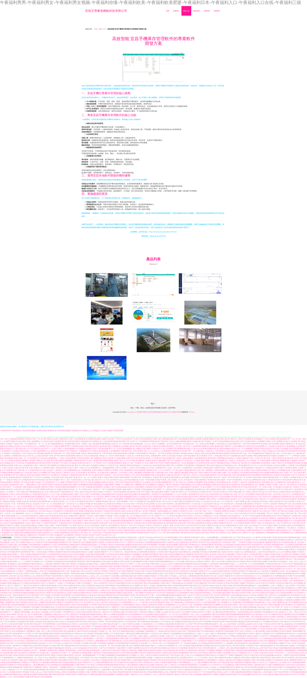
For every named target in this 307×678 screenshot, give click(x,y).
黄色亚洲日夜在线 (40, 578)
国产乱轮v (8, 557)
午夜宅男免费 (107, 453)
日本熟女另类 (20, 569)
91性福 (227, 561)
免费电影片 (209, 470)
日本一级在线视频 (240, 465)
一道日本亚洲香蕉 (171, 444)
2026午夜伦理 (35, 590)
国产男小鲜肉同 (60, 456)
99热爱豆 (243, 590)
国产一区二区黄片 (261, 487)
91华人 (297, 458)
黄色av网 (224, 484)
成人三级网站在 (63, 475)
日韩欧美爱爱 (219, 470)
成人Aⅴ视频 (188, 576)
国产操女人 (187, 475)
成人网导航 (258, 595)
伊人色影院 (58, 557)
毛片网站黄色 (267, 523)
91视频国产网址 (244, 583)
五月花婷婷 (126, 540)
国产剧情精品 (94, 441)
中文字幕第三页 (65, 463)
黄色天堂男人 (146, 456)
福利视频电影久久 (169, 494)
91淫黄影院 (89, 585)
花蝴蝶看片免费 (264, 441)
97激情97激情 (173, 549)
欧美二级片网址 (40, 511)
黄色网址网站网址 (295, 509)
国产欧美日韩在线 (234, 477)
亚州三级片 (231, 600)
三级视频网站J (208, 513)
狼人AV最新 (163, 597)
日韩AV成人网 (183, 566)
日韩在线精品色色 (278, 566)
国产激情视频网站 (126, 448)
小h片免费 (154, 458)
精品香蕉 (74, 465)
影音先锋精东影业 (214, 559)
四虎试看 (44, 456)
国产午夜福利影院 (102, 540)
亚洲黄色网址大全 (127, 566)
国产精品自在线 (275, 559)
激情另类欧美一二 (42, 499)
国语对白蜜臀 (71, 547)
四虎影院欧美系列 (159, 571)
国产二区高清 (67, 504)
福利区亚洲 (32, 609)
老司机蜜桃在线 (9, 458)
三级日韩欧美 (298, 489)
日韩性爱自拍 (49, 602)
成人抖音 (292, 518)
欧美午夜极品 (9, 446)
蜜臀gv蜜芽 (23, 597)
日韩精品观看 (208, 468)
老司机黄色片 (94, 559)
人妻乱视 (298, 453)
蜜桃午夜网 (221, 489)
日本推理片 (11, 492)
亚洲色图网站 (233, 518)
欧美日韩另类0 (288, 458)
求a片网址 (82, 465)
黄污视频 (266, 566)
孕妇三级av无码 (64, 499)
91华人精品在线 (195, 588)
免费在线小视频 (143, 460)
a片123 (288, 494)
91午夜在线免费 (285, 480)
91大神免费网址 (66, 612)
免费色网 (212, 552)
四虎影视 (172, 463)
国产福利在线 (56, 453)
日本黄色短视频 (173, 554)
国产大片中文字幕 (161, 470)
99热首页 (267, 547)
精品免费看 (281, 465)
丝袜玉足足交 (18, 576)
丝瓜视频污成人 (124, 516)
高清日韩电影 (64, 513)
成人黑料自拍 (52, 492)
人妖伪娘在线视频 (17, 605)
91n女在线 (49, 554)
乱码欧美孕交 (105, 472)
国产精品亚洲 (26, 482)
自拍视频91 (281, 456)
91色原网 (160, 545)
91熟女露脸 (154, 600)
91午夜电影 (184, 581)
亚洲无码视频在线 (221, 482)
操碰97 (86, 566)
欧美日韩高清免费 (287, 499)
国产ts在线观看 (271, 504)
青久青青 (69, 509)
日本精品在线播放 (80, 509)
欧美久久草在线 (124, 581)
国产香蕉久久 (167, 602)
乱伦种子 (55, 439)
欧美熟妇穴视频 (72, 494)
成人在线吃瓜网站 (213, 494)
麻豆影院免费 (168, 513)
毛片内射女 (31, 499)
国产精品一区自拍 (271, 494)
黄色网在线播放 (43, 518)
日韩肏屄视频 (11, 583)
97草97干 (42, 595)
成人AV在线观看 (252, 518)
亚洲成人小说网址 (99, 564)
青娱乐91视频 (185, 554)
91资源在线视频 (60, 487)
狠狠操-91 (119, 484)
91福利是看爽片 (224, 564)
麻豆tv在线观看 (92, 465)
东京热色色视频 (155, 559)
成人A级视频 (133, 554)
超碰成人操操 (200, 453)
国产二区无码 (243, 516)
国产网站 (206, 465)
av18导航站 (187, 602)
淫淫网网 (105, 470)
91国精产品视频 (142, 576)
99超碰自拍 (271, 540)
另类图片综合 (50, 593)
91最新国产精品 (219, 468)
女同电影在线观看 (243, 523)
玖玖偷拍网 (286, 614)
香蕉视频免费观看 (236, 614)
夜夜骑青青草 (255, 444)
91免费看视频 (246, 506)
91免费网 (182, 578)
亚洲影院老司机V (110, 595)
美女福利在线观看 (29, 516)
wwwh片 (273, 609)
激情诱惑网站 (251, 578)
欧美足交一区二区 (237, 448)
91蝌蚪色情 (154, 564)
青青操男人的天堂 (250, 614)
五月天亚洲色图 (180, 593)
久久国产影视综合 (219, 451)
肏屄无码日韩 (209, 583)
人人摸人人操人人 (293, 561)
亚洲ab (16, 465)
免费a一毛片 (226, 472)
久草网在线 (296, 456)
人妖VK (262, 605)
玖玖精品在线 (90, 609)
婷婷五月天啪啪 (32, 561)
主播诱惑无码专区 (65, 523)
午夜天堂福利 (285, 605)
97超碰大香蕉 (18, 444)
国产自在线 (287, 482)
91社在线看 (107, 504)
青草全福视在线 (216, 465)
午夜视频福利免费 (168, 521)
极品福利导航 (58, 516)
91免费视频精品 (45, 521)
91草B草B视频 (140, 453)
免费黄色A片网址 (207, 446)
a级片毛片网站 (22, 583)
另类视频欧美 (297, 494)
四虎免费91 (176, 453)
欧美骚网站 (122, 509)
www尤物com (41, 600)
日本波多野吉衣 (234, 484)
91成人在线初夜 (211, 542)
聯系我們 (196, 11)
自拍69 (204, 595)
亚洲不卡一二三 (299, 578)
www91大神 (47, 537)
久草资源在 (230, 489)
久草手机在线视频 (110, 573)
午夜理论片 (102, 518)
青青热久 (27, 576)
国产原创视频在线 (255, 453)
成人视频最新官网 (198, 573)
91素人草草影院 (14, 593)
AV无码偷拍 (281, 561)
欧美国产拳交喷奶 (52, 463)
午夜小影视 (62, 581)
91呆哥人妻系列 (183, 537)
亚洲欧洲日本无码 (172, 547)
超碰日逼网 (123, 554)
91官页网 (221, 547)
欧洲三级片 (110, 600)
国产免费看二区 (159, 489)
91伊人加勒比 (197, 484)
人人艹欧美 (124, 557)
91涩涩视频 (85, 583)
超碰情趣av (113, 581)
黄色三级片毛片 (199, 470)
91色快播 (109, 463)
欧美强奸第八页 (6, 576)
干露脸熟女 (272, 518)
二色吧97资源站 (277, 458)
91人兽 (52, 545)
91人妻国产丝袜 (12, 597)
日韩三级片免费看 (83, 542)
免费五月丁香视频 (133, 489)
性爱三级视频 (52, 581)
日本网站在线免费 (14, 460)
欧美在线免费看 (139, 470)
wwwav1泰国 (199, 609)
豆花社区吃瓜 (39, 593)
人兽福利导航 (167, 509)
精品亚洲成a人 (269, 506)
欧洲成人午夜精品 (230, 463)
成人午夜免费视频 (288, 446)
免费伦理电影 (125, 477)
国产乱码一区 (13, 542)
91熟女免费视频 (40, 581)
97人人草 (135, 564)
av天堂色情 (261, 540)
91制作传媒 (55, 477)
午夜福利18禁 (222, 549)
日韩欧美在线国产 (83, 458)
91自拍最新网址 (115, 451)
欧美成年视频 (151, 523)
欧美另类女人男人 (225, 578)
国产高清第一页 (47, 496)
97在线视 (113, 561)
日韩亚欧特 (221, 571)
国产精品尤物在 (216, 472)
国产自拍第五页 (137, 571)
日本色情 (161, 547)
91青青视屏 (89, 573)
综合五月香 (27, 456)
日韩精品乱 (31, 600)
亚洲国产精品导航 (85, 446)
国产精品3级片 (163, 441)
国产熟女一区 (33, 552)
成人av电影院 (42, 557)
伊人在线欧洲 (227, 559)
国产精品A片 (240, 569)
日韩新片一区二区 (225, 597)
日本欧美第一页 (259, 504)
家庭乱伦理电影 (128, 453)
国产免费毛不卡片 (158, 516)
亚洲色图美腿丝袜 (249, 609)
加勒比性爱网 (59, 446)
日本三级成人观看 (248, 492)
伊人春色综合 (111, 602)
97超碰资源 (176, 585)
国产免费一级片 (156, 439)
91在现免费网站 (133, 614)
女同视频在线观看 (216, 581)
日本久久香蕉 (126, 542)
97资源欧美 (235, 602)
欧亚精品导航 (171, 588)
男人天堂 (282, 494)
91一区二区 (294, 569)
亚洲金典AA (60, 593)
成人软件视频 (184, 477)
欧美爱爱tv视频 (120, 489)
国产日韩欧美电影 (117, 456)
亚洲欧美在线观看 (218, 460)
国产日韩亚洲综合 (100, 509)
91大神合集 (144, 465)
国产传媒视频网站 (117, 499)
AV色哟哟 (68, 482)
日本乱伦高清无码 (143, 518)
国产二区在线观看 (76, 439)
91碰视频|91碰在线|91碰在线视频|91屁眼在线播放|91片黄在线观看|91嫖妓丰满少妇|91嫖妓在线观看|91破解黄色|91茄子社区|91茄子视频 (51, 528)
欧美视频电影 (77, 523)
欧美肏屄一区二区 (64, 501)
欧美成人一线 (52, 549)
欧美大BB (209, 463)
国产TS (189, 614)
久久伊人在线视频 (261, 576)
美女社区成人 (87, 499)
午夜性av (93, 566)
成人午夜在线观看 (181, 439)
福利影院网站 (71, 456)
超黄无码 (227, 506)
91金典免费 (191, 494)
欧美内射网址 (286, 475)
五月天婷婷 (230, 521)
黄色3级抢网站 (281, 439)
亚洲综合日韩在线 (96, 595)
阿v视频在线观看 (27, 593)
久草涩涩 (220, 475)
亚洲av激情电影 (200, 480)
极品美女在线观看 (253, 612)
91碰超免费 (223, 518)
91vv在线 (287, 597)
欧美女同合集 (268, 593)
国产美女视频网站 (149, 484)
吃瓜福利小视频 (156, 460)
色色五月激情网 (271, 571)
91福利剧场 (275, 460)
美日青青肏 (45, 576)
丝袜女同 (130, 487)
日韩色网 (152, 554)
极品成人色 (42, 492)
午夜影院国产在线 (284, 504)
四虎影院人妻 (100, 614)
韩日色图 (284, 583)
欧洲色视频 (101, 597)
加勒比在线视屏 (275, 501)
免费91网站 (124, 590)
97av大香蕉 (110, 614)
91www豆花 (219, 561)
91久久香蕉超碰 (32, 569)
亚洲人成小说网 (204, 569)
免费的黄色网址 (112, 564)
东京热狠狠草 (197, 468)
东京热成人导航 (21, 573)
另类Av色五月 (240, 540)
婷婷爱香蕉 (71, 581)
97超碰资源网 (98, 552)
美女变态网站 (72, 559)
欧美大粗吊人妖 (145, 509)
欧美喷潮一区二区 (91, 518)
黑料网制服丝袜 (229, 612)
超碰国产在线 (96, 542)
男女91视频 (145, 492)
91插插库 (8, 444)
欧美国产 (33, 588)
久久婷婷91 (297, 540)
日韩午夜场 (272, 492)
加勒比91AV (288, 521)
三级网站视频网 (162, 511)
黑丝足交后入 (160, 537)
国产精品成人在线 (270, 465)
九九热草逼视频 (23, 588)
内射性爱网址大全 (29, 506)
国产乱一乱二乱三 (84, 477)
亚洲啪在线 (34, 564)
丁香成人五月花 (84, 468)
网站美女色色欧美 (96, 588)
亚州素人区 (133, 595)
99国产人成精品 (192, 569)
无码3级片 (279, 590)
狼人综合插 (106, 542)
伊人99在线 (104, 581)
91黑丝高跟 (100, 609)
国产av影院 (73, 569)
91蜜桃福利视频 (221, 590)
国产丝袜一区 (278, 453)
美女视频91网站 (288, 549)
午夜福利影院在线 (104, 566)
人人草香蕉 (196, 460)
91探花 (241, 593)
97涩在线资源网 (298, 576)
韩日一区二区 (114, 448)
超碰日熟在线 (135, 590)
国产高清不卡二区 (99, 521)
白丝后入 (50, 600)
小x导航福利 (216, 511)
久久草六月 (269, 607)
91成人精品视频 (93, 444)
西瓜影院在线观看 (222, 453)
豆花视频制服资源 (35, 537)
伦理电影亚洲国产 (49, 468)
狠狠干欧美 (213, 477)
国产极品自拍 (283, 511)
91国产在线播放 (60, 496)
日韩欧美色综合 (76, 499)
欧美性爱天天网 (298, 590)
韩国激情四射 (167, 581)
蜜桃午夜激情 (114, 477)
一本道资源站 (241, 612)
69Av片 (54, 605)
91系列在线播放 (81, 605)
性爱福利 (73, 597)
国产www (44, 513)
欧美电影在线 (200, 489)
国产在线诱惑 (210, 506)
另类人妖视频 (61, 494)
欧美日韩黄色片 (117, 504)
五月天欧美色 (137, 542)
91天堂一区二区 (46, 504)
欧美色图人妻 (266, 444)
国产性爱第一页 (285, 581)
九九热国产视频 (222, 576)
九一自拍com (95, 583)
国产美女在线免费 (288, 501)
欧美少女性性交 (151, 547)
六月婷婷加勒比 (175, 540)
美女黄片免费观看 (149, 511)
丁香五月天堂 (120, 439)
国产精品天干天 (9, 448)
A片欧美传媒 (256, 542)
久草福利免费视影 (61, 525)
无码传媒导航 (193, 492)
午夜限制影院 (297, 581)
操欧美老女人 (296, 482)
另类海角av (204, 552)
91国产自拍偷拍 (245, 441)
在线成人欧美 (27, 617)
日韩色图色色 (259, 602)
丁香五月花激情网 (107, 489)
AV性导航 (287, 590)
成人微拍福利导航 (170, 523)
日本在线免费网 (70, 600)
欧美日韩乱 (18, 489)
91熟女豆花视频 (262, 559)
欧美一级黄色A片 (104, 612)
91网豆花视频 (265, 460)
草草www (148, 602)
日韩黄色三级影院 (244, 566)
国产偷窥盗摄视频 (54, 444)
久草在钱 (127, 612)
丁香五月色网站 (270, 439)
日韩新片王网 (137, 612)
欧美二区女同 (194, 511)
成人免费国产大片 (209, 487)
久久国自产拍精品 (6, 468)
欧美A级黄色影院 (143, 494)
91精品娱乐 (254, 549)
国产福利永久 (232, 439)
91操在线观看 (296, 504)
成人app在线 (36, 456)
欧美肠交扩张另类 (238, 472)
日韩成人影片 (194, 472)
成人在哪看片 (195, 547)
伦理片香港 (49, 516)
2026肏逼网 (228, 554)
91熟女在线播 (78, 554)
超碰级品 (293, 571)
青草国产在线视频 (71, 446)
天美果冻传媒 (76, 480)
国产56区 (71, 605)
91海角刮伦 (21, 600)
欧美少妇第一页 (8, 595)
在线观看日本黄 (151, 487)
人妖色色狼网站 (6, 571)
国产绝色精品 (40, 480)
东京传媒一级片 (283, 571)
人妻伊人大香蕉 (15, 617)
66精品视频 (184, 487)
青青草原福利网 (21, 552)
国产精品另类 (56, 521)
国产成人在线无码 (263, 511)
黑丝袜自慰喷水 (150, 504)
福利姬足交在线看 (282, 487)
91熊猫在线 (73, 545)
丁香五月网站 (20, 492)
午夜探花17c (74, 564)
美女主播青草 (150, 463)
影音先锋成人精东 (212, 585)
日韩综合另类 (250, 561)
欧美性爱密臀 (42, 501)
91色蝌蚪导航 (24, 542)
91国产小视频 (16, 509)
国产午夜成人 (178, 458)
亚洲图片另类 (119, 578)
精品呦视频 (132, 518)
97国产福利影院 (75, 578)
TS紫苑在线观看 (274, 569)
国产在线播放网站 (85, 470)
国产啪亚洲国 (32, 501)
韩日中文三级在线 (238, 588)
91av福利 (163, 612)
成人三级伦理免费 (106, 441)
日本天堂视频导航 (295, 448)
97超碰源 (140, 547)
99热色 (277, 583)
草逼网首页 (61, 451)
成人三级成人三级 (231, 460)
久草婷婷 (51, 559)
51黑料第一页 (208, 561)
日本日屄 (263, 569)
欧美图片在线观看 (194, 439)
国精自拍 (252, 571)
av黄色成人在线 (268, 590)
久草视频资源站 (16, 456)
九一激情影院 (27, 571)
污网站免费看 (258, 456)
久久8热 (253, 600)
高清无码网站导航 (222, 614)
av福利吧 (105, 557)
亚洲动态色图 (158, 614)
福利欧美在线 (177, 506)
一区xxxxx (147, 444)
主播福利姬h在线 (75, 475)
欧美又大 (13, 463)
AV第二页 (122, 552)
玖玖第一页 (237, 609)
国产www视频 (77, 504)
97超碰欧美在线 (118, 612)
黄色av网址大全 (289, 453)
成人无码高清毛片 (187, 480)
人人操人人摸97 (99, 602)
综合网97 (121, 561)
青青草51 (187, 504)
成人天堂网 (205, 547)
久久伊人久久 (211, 549)
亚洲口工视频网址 (44, 614)
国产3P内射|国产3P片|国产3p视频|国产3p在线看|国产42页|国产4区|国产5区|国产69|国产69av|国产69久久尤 (75, 535)
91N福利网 (118, 583)
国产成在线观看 (149, 501)
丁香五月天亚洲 (133, 509)
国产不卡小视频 (58, 482)
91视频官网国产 (109, 484)
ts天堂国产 (238, 554)
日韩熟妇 (80, 590)
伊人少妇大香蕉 (287, 585)
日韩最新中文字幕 (156, 576)
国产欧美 (25, 468)
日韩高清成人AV (75, 549)
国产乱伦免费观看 (78, 501)
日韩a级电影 (57, 504)
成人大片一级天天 (15, 506)
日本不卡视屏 (19, 559)
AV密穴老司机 (213, 595)
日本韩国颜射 (55, 540)
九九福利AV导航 (268, 554)
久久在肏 (286, 545)
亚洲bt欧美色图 (231, 583)
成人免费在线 (10, 477)
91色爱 (236, 501)
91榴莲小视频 (241, 458)
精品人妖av (255, 583)
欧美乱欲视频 (204, 475)
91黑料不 (273, 511)
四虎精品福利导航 (222, 593)
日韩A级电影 (52, 609)
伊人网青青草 (9, 470)
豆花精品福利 (126, 593)
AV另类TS (32, 573)
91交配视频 (37, 617)
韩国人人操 (137, 537)
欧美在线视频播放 (55, 506)
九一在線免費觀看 (210, 537)
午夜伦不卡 (49, 446)
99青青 (263, 581)
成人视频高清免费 (283, 492)
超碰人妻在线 (291, 595)
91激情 (38, 523)
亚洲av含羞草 (248, 573)
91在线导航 (271, 561)
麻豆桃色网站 (94, 523)
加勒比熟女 (147, 446)
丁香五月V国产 (84, 494)
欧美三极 (214, 547)
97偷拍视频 (203, 566)
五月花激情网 (24, 607)
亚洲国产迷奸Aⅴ (239, 559)
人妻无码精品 (220, 444)
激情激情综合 (297, 547)
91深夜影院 (70, 585)
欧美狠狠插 (206, 484)
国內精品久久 (254, 581)
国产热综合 (272, 470)
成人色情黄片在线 (247, 470)
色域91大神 (141, 597)
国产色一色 (187, 605)
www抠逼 (295, 597)
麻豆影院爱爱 (173, 477)
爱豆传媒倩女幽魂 (106, 460)
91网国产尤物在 (256, 523)
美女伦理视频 (89, 439)
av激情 (208, 607)
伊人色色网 (66, 602)
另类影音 (155, 557)
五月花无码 (29, 605)
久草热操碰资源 (91, 590)
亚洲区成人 (138, 511)
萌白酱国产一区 (172, 446)
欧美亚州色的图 (66, 607)
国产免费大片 (123, 518)
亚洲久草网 (83, 569)
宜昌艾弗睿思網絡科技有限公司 (106, 10)
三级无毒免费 (179, 504)
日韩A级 (98, 557)
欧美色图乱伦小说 (138, 482)
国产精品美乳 (243, 463)
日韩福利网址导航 (251, 499)
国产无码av (75, 492)
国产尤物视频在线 (76, 513)
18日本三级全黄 (240, 513)
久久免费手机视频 (8, 441)
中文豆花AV (159, 593)
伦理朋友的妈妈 (121, 487)
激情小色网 (75, 583)
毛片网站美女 (19, 518)
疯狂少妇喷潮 (52, 501)
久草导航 (275, 547)
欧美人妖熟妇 (149, 605)
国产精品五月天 (17, 480)
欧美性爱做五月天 (22, 595)
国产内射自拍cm (148, 537)
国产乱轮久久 (76, 602)
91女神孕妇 (75, 595)
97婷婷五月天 (64, 597)
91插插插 (12, 499)
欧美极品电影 (94, 456)
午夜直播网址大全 (12, 564)
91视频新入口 (87, 549)
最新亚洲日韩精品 (252, 472)
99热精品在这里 (263, 600)
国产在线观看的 (251, 521)
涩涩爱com (206, 554)
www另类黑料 (285, 547)
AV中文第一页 (79, 540)
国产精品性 (48, 439)
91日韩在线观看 (254, 516)
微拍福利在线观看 (17, 439)
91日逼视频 (139, 501)
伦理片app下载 (241, 451)
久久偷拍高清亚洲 (272, 480)
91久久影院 (66, 453)
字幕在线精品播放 (156, 492)
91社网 (88, 482)
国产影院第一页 (93, 472)
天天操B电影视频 (158, 566)
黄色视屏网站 (242, 475)
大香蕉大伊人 (131, 600)
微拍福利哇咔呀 (158, 542)
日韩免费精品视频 (190, 518)
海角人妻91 (116, 569)
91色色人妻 (238, 468)
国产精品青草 (196, 554)
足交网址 (288, 540)
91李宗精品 (139, 504)
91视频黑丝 (280, 602)
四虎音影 (37, 605)
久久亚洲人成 (132, 468)
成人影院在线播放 (223, 448)
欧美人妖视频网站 (199, 499)
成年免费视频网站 (71, 470)
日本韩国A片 (220, 583)
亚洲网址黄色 (171, 590)
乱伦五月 (159, 504)
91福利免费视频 (277, 521)
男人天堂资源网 (196, 600)
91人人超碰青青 (241, 509)
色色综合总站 (67, 554)
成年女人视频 (174, 441)
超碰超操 (186, 600)
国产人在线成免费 (194, 446)
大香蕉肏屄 (186, 597)
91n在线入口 (114, 557)
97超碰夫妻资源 (10, 609)
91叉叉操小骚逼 (178, 509)
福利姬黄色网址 (62, 468)
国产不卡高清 (35, 477)
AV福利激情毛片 (31, 518)
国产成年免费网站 (50, 465)
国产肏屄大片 (270, 597)
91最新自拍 (169, 475)
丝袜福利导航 (11, 561)
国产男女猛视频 (96, 504)
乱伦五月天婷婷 (172, 501)
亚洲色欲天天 (157, 448)
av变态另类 (144, 564)
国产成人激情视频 (119, 465)
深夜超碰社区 (231, 545)
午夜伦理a (234, 593)
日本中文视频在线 (273, 496)
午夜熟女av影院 (103, 537)
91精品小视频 (48, 525)
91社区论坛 (247, 480)
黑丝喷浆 (97, 554)
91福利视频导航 (199, 458)
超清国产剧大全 (119, 460)
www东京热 (102, 576)
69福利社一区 (41, 559)
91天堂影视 (36, 513)
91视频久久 (240, 547)
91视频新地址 (207, 516)
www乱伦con (164, 564)
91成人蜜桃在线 (216, 612)
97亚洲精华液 (144, 441)
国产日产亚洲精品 (174, 460)
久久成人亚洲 (261, 496)
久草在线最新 (249, 494)
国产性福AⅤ (8, 559)
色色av (244, 595)
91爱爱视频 (220, 458)
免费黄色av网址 (245, 501)
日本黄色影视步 (248, 576)
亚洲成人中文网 (281, 554)
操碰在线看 (12, 554)
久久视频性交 (123, 573)
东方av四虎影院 (8, 569)
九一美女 (20, 554)
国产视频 (10, 523)
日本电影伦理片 (136, 477)
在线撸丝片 (102, 465)
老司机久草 (80, 585)
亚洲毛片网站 (213, 566)
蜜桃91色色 (269, 482)
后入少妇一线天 (193, 559)
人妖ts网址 (68, 588)
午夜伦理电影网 (301, 465)
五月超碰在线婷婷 (297, 609)
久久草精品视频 (126, 605)
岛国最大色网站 (294, 511)
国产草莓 (120, 609)
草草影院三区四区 (20, 537)
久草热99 (200, 542)
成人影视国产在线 (116, 470)
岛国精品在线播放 (211, 523)
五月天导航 (296, 605)
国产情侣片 (13, 521)
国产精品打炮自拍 (194, 593)
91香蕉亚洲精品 (185, 484)
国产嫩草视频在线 (182, 521)
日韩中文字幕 (204, 612)
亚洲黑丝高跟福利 (252, 569)
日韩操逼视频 (24, 612)
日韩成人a (214, 521)
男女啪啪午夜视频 (300, 463)
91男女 (50, 456)
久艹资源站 (90, 540)
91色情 (248, 547)
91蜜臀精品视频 (289, 552)
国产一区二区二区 (40, 444)
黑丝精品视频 (133, 588)
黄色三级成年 (37, 482)
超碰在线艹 (114, 472)
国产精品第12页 (262, 492)
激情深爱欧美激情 (96, 484)
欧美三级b (92, 593)
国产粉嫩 (86, 504)
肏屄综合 (187, 573)
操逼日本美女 (172, 571)
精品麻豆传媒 (79, 573)
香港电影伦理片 (149, 472)
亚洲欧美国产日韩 (184, 523)
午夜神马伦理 (9, 518)
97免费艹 (275, 484)
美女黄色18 (223, 492)
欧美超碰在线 (158, 607)
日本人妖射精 (111, 480)
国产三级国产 (223, 477)
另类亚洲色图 (238, 585)
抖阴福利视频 (52, 542)
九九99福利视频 (276, 600)
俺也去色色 (34, 566)
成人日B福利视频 (120, 588)
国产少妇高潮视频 (196, 590)
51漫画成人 (107, 475)
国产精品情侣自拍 (168, 559)
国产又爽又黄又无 (21, 470)
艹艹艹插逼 (6, 480)
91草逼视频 (146, 521)
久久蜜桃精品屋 (59, 537)
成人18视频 (188, 509)
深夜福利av (41, 588)
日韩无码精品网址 (158, 590)
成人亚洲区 (229, 470)
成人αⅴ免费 (17, 571)
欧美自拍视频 (201, 564)
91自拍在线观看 (232, 444)
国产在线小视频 (84, 496)
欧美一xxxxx (148, 451)
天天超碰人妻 (11, 545)
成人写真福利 (275, 475)
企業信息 (207, 11)
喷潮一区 (271, 487)
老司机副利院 (266, 552)
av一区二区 (132, 597)
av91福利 (286, 600)
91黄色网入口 (91, 537)
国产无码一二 (21, 484)
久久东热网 (66, 583)
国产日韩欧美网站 (64, 492)
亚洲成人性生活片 (34, 540)
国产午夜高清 (214, 492)
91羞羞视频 (198, 465)
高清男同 (284, 523)
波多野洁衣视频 (246, 456)
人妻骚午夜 (164, 583)
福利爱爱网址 (98, 487)
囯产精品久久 (5, 581)
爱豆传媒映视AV (146, 607)
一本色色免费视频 (160, 595)
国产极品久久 (138, 605)
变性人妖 (223, 439)
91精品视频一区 (107, 578)
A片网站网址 (40, 509)
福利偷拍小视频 (100, 439)
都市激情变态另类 (134, 492)
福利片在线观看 (55, 441)
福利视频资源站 (168, 439)
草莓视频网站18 (189, 564)
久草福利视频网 (69, 448)
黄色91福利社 (78, 521)
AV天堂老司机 (78, 612)
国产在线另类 (159, 569)
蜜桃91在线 (95, 578)
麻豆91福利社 (221, 600)
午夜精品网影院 (297, 470)
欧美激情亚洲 (150, 588)
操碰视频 (190, 463)
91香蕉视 (125, 444)
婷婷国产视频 (24, 590)
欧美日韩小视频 (250, 511)
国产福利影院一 (236, 573)
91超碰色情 (169, 593)
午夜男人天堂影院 (46, 583)
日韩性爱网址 (140, 487)
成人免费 (261, 482)
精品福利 (36, 504)
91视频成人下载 (162, 484)
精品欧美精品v (21, 511)
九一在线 (57, 583)
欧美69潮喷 (231, 451)
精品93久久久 (100, 480)
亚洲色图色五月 (242, 571)
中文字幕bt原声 (287, 489)
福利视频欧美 (134, 607)
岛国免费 (12, 484)
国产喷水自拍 (161, 554)
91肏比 (261, 509)
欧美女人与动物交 (290, 441)
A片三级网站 (284, 477)
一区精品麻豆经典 (219, 456)
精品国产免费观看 (22, 477)
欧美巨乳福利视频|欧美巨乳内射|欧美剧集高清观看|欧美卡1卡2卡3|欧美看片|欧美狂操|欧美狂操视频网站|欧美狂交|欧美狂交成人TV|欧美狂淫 (63, 530)
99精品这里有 (195, 581)
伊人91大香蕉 (292, 607)
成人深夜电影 (124, 446)
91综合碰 (204, 501)
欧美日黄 (6, 605)
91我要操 (126, 484)
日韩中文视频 (300, 573)
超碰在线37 (230, 547)
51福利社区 (182, 545)
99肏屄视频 (265, 612)
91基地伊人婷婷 (143, 600)
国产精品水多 (189, 513)
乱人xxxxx (219, 506)
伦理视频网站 (199, 482)
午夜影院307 (202, 571)
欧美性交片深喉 (180, 557)
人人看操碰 (290, 465)
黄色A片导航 (184, 547)
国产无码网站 (168, 504)
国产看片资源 (265, 458)
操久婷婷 (179, 470)
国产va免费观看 (157, 468)
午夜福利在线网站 (291, 468)
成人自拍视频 (194, 552)
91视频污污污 (67, 506)
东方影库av (116, 542)
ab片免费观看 (141, 552)
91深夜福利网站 (52, 571)
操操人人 (300, 537)
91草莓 (115, 516)
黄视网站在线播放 (14, 472)
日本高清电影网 (287, 463)
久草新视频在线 (83, 484)
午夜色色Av (114, 590)
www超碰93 (270, 578)
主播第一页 (287, 472)
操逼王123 (262, 614)
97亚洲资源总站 (58, 561)
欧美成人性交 (54, 607)
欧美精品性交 (96, 453)
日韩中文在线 (167, 456)
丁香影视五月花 (156, 494)
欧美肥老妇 (256, 501)
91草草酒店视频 (102, 448)
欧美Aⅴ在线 (233, 552)
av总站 (302, 569)
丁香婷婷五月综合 (68, 472)
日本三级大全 (240, 489)
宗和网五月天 (45, 475)
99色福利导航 (30, 554)
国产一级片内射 (244, 444)
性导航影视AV (228, 465)
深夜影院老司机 (30, 557)
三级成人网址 (71, 593)
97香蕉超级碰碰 (146, 489)
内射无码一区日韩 (262, 545)
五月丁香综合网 (256, 557)
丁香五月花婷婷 (48, 617)
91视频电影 (248, 448)
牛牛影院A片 (108, 492)
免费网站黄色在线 (258, 480)
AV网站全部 (62, 605)
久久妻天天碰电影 (273, 605)
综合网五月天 (140, 463)
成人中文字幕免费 (223, 504)
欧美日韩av (86, 578)
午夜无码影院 (65, 595)
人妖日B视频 (22, 545)
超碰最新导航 (79, 552)
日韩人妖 (12, 588)
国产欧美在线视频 (221, 441)
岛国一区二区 (284, 484)
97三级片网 (298, 585)
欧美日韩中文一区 (88, 463)
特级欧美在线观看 (270, 456)
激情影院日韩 (160, 506)
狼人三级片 (277, 523)
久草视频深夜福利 (223, 499)
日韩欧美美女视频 (130, 494)
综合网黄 (180, 489)
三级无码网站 (261, 588)
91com (92, 496)
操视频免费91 (156, 456)
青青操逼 (52, 585)
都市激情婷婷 (248, 468)
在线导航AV (188, 609)
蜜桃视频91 (101, 607)
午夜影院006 (279, 573)
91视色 (281, 468)
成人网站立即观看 (284, 588)
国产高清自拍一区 (6, 504)
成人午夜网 (136, 456)
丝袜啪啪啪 (251, 607)
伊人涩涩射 (136, 475)
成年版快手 (99, 511)
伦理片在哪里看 (211, 489)
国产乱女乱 (212, 501)
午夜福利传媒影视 (175, 600)
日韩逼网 (179, 448)
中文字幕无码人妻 (36, 448)
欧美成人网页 (33, 597)
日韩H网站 (280, 540)
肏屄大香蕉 (12, 540)
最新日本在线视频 (203, 521)
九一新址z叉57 (296, 612)
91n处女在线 (167, 573)
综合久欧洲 (296, 588)
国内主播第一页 (223, 480)
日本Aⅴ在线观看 (146, 614)
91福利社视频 (266, 477)
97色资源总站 (149, 593)
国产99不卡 (175, 487)
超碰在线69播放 (147, 569)
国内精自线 (153, 441)
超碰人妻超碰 (157, 585)
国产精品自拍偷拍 (96, 492)
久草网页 (268, 484)
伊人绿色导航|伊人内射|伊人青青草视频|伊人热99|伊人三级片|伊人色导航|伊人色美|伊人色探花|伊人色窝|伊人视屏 (130, 525)
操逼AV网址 (56, 569)
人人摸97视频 (135, 557)
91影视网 (41, 446)
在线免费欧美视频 (278, 444)
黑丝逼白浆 (275, 564)
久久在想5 (164, 600)
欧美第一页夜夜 (81, 444)
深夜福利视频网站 (64, 609)
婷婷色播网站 (249, 585)
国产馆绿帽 (80, 614)
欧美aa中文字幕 (183, 590)
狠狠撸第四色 (224, 523)
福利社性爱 (287, 576)
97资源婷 (53, 576)
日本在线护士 (124, 472)
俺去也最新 (295, 600)
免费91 (164, 460)
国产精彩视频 (39, 453)
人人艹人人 (21, 561)
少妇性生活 (61, 585)
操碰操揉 (159, 523)
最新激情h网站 (141, 499)
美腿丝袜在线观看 (185, 501)
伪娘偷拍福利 (212, 578)
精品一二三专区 (237, 564)
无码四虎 (21, 463)
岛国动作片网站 (126, 537)
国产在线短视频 (259, 513)
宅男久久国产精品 (164, 499)
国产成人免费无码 (19, 475)
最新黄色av (158, 513)
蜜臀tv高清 (180, 569)
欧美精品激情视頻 (98, 600)
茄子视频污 (147, 448)
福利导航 (275, 477)
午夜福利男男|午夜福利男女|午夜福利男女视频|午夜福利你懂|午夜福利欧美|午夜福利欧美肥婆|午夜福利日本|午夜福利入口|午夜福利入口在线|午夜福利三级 (58, 430)
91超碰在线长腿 (220, 557)
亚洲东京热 (264, 448)
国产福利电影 (183, 472)
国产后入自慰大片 (138, 540)
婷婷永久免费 (145, 573)
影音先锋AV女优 (130, 583)
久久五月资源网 (94, 547)
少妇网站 (198, 561)
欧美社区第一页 (42, 506)
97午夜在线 (295, 559)
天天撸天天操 (63, 549)
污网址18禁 (87, 521)
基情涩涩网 (98, 475)
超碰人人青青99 (67, 540)
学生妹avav (120, 480)
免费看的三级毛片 (206, 557)
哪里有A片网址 (110, 496)
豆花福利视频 (106, 494)
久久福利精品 (212, 564)
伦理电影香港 (253, 482)
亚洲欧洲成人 (200, 451)
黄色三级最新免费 (70, 516)
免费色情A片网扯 (47, 487)
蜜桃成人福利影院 (255, 590)
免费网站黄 (289, 573)
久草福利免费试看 (218, 509)
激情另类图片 (206, 460)
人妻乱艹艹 (235, 542)
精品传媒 (294, 545)
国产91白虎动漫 (224, 573)
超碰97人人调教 (175, 597)
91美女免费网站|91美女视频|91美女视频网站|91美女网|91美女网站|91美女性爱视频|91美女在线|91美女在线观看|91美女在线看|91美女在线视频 (158, 528)
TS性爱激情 (196, 605)
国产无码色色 (174, 484)
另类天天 (85, 588)
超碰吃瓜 (213, 475)
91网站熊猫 (125, 549)
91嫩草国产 (82, 516)
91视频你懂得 (188, 470)
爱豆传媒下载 (291, 513)
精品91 (32, 549)
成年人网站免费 (201, 496)
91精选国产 (16, 482)
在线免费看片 (98, 499)
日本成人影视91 (32, 585)
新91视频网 (95, 458)
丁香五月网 (296, 472)
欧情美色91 (114, 537)
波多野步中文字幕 (237, 499)
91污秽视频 (43, 566)
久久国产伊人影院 (11, 585)
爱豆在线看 (164, 477)
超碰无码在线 (276, 499)
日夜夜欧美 (150, 470)
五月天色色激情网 (124, 602)
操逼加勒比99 (9, 573)
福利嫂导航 (67, 557)
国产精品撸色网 (296, 564)
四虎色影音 (131, 552)
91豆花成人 (100, 496)
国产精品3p (196, 501)
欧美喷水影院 (211, 458)
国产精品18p (243, 537)
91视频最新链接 (54, 573)
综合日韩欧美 (52, 451)
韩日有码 (158, 605)
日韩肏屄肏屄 (161, 578)
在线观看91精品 (140, 523)
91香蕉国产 (104, 571)
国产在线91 (34, 472)
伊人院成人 (81, 581)
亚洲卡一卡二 (12, 496)
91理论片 (12, 494)
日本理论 (290, 506)
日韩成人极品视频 (198, 506)
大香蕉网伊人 (225, 602)
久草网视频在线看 (283, 470)
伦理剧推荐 (284, 496)
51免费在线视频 (112, 597)
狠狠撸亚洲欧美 (186, 441)
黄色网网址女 (96, 468)
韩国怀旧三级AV (107, 583)
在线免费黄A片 (261, 446)
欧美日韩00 (258, 573)
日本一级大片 (5, 439)
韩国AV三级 (62, 576)
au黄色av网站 (10, 614)
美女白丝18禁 (253, 509)
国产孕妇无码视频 (281, 516)
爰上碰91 (299, 518)
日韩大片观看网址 (177, 465)
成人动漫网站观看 (68, 444)
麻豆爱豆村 (40, 554)
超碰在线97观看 (114, 593)
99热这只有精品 (100, 549)
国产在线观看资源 (233, 456)
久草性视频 (166, 605)
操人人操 (45, 540)
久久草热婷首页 (161, 552)
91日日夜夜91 (80, 448)
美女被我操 (237, 595)
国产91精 (176, 581)
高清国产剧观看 (160, 480)
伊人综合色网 (183, 612)
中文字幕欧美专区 (274, 614)
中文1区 (204, 597)
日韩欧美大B (164, 540)
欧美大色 (42, 542)
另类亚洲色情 (117, 453)
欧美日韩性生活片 (165, 496)
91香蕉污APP (300, 501)
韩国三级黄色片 (222, 552)
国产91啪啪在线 (176, 564)
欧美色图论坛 (230, 458)
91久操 (260, 465)
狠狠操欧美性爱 (29, 480)
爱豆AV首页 (230, 571)
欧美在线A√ (293, 557)
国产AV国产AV (132, 441)
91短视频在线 (240, 521)
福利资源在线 (103, 451)
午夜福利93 (152, 561)
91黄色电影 (159, 472)
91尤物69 (105, 477)
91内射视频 (136, 578)
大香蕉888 (34, 595)
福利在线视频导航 (77, 518)
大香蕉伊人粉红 (106, 545)
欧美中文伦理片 (235, 576)
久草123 (169, 506)
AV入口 (3, 578)
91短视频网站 (113, 509)
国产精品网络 (177, 516)
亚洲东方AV (250, 588)
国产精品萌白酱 (281, 506)
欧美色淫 (95, 446)
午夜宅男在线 (194, 477)
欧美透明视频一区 (212, 602)
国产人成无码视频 (235, 446)
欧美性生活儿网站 (237, 561)
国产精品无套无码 (187, 496)
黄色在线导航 (257, 566)
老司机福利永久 (272, 581)
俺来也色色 (82, 576)
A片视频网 (278, 482)
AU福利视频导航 (276, 545)
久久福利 (248, 489)
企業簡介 (176, 11)
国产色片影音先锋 (185, 607)
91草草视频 (10, 552)
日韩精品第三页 (82, 561)
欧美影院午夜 (232, 566)
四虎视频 (151, 552)
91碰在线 (155, 446)
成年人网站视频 (236, 504)
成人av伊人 (193, 566)
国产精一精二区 (88, 475)
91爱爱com (128, 475)
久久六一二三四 (137, 602)
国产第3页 (54, 597)
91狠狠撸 (114, 446)
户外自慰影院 (28, 444)
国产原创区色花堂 (249, 446)
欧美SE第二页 (21, 499)
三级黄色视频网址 (122, 501)
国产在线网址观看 (223, 487)
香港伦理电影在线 (209, 448)
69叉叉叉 (192, 521)
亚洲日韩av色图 (152, 597)
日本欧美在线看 (98, 506)
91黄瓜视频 (42, 609)
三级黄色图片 (236, 506)
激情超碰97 (51, 588)
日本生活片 (285, 569)
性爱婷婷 (156, 477)
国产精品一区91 (206, 511)
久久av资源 (212, 571)
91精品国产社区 (264, 499)
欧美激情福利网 (126, 521)
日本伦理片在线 (236, 496)
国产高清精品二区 (207, 441)
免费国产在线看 (169, 492)
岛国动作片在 (295, 484)
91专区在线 (204, 477)
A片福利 (267, 564)
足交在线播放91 (258, 439)
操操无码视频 (36, 496)
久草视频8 (293, 477)
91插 (214, 504)
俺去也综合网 (46, 590)
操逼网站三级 (53, 578)
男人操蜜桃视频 (254, 463)
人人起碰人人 (92, 576)
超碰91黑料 (52, 564)
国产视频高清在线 (64, 465)
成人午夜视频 (188, 482)
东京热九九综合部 (171, 607)
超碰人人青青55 (39, 571)
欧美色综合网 (234, 441)
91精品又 (282, 513)
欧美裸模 (162, 446)
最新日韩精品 (188, 458)
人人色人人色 (198, 614)
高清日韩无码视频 (33, 475)
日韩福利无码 (108, 511)
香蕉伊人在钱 (120, 547)
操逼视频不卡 (290, 593)
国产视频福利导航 (269, 542)
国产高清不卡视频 (162, 463)
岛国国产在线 (230, 509)
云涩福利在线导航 (271, 468)
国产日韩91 (58, 448)
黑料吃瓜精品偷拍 (133, 465)
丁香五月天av (228, 513)
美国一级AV (182, 446)
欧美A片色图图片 (134, 585)
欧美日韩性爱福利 (23, 494)
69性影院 (94, 451)
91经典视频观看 (243, 600)
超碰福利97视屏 (89, 513)
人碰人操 (33, 612)
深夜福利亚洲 (156, 509)
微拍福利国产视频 (221, 446)
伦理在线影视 (296, 492)
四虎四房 (117, 511)
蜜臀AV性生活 (164, 609)
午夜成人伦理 (57, 590)
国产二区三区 (38, 439)
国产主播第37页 (60, 509)
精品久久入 (286, 612)
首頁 (167, 11)
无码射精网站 (265, 463)
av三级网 (156, 612)
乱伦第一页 (143, 480)
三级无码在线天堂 (249, 496)
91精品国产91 (259, 468)
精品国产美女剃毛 (136, 446)
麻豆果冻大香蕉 (78, 609)
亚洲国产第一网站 (164, 487)
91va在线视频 (280, 595)
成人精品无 (6, 509)
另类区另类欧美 (125, 482)
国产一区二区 (292, 439)
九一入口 (222, 566)
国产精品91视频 (125, 506)
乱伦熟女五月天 (116, 444)
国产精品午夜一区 (22, 448)
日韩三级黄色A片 (35, 468)
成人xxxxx (221, 501)
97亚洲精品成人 (193, 545)
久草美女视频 (198, 583)
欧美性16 (236, 470)
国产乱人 (195, 475)
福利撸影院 (118, 463)
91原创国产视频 (34, 460)
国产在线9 (54, 460)
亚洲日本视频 (97, 470)
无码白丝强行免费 (148, 506)
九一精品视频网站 (198, 549)
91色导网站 (34, 547)
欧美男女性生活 (209, 576)
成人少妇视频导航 (26, 465)
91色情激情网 (165, 451)
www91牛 (232, 549)
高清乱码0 (17, 468)
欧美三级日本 (201, 494)
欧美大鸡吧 (197, 509)
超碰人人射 (256, 552)
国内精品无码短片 (187, 453)
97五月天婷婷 (247, 477)
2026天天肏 (72, 576)
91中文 (79, 487)
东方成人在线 (45, 470)
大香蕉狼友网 (205, 545)
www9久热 (34, 542)
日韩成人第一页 (105, 456)
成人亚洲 (128, 578)
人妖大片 (28, 513)
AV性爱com (249, 593)
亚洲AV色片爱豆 (190, 542)
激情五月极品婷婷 (82, 441)
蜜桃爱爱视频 (105, 444)
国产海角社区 (63, 564)
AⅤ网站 (205, 605)
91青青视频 (259, 597)
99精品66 (260, 607)
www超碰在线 (60, 559)
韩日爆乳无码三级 (36, 458)
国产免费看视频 (32, 492)
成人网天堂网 (241, 607)
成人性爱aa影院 (279, 451)
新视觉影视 (265, 475)
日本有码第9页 (27, 581)
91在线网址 (44, 545)
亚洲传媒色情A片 (69, 590)
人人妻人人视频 (275, 585)
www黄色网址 (211, 573)
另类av (293, 614)
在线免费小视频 (21, 487)
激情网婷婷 (20, 513)
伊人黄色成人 (249, 597)
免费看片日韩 (156, 521)
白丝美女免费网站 (276, 441)
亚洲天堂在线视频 (132, 561)
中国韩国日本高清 (177, 451)
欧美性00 (69, 552)
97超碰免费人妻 (13, 578)
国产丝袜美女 (28, 453)
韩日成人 (29, 504)
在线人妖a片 (135, 569)
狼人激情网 (40, 516)
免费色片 (279, 597)
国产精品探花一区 (195, 487)
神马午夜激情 (111, 609)
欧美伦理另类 (118, 523)
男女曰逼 (143, 561)
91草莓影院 (6, 453)
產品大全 (186, 11)
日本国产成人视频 (111, 513)
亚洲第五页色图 (243, 549)
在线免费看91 (121, 614)
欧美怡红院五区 (198, 585)
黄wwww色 (198, 448)
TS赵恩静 (155, 609)
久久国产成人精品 (88, 480)
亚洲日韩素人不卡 (148, 578)
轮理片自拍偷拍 (117, 494)
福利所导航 (199, 513)
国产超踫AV (148, 581)
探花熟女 (57, 554)
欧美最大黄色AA (143, 583)
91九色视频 (283, 448)
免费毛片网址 (209, 590)
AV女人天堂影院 (45, 561)
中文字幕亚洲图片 (26, 578)
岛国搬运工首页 (109, 487)
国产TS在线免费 (22, 547)
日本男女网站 (229, 569)
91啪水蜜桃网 (232, 516)
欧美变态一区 (131, 439)
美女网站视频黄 (9, 516)
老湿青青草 (12, 566)
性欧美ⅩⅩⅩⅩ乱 (20, 446)
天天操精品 (299, 549)
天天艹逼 (22, 585)
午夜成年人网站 (92, 516)
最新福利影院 (187, 499)
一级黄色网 (230, 468)
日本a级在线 (263, 518)
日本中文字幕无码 (297, 475)
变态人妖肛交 (94, 571)
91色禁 (54, 547)
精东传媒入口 (188, 448)
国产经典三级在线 (54, 472)
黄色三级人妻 (30, 559)
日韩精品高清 (216, 484)
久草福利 (271, 446)
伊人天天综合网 (177, 561)
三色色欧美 (88, 554)
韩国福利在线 (173, 595)
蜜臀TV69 (105, 554)
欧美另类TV (160, 588)
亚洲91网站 (157, 602)
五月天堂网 (72, 525)
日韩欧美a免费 (172, 578)
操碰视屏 (47, 453)
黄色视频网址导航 (147, 475)
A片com (19, 516)
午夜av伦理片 (269, 595)
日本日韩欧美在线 (125, 513)
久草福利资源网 (34, 470)
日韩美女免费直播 (28, 509)
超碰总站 (132, 576)
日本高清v (201, 518)
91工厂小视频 (13, 612)
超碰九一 (96, 545)
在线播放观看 (189, 489)
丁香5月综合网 (117, 475)
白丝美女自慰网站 (264, 521)
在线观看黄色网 (283, 518)
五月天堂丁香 (179, 513)
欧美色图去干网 (45, 552)
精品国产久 (63, 578)
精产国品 (119, 496)
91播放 (85, 523)
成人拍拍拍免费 (155, 465)
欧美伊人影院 (73, 468)
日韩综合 (104, 605)
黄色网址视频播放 (162, 482)
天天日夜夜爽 (22, 540)
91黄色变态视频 (171, 545)
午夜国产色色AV (233, 557)
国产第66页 (42, 484)
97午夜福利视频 (120, 458)
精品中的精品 (177, 456)
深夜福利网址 (128, 470)
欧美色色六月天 (32, 446)
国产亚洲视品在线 (137, 516)
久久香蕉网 (222, 537)
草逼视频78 (8, 475)
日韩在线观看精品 (247, 484)
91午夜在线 (66, 518)
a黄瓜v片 (92, 597)
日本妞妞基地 (118, 545)
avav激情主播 (146, 590)
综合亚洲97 (224, 605)
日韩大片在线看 (121, 468)
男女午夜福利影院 (67, 511)
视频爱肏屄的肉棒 (8, 547)
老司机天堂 (141, 545)
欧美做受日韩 (234, 453)
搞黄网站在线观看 (33, 487)
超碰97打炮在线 (53, 595)
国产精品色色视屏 (165, 458)
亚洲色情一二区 (105, 569)
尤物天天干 (168, 576)
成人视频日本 (138, 448)
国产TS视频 (135, 549)
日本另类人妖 (276, 612)
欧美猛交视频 (210, 453)
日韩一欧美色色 (224, 542)
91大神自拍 (44, 441)
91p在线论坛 (24, 549)
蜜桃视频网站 (71, 487)
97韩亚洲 (204, 581)
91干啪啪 (44, 523)
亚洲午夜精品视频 (235, 492)
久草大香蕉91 (87, 602)
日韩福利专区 (184, 511)
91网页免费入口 (226, 595)
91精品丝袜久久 (58, 614)
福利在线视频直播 (136, 444)
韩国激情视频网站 (164, 561)
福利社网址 (241, 545)
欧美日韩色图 (134, 573)
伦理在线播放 (210, 444)
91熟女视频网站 (121, 585)
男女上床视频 (42, 573)
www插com (244, 557)
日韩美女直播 (96, 477)
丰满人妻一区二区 (23, 614)
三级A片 (90, 509)
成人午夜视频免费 (113, 521)
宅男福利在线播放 (8, 501)
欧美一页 (232, 523)
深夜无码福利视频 (11, 549)
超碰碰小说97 (251, 540)
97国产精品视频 (189, 456)
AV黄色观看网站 (70, 458)
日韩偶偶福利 (114, 605)
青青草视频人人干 (208, 593)
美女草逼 (266, 537)
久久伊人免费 (44, 597)
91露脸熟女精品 (130, 545)
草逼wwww (206, 509)
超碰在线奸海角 (239, 578)
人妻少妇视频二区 (173, 480)
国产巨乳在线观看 (164, 453)
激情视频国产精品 (253, 451)
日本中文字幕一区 (176, 518)
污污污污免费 (181, 494)
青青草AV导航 (245, 542)
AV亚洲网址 (43, 472)
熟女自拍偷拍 (63, 484)
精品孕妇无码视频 (52, 480)
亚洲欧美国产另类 (105, 523)
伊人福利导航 (83, 597)
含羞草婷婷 (280, 578)
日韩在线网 (256, 477)
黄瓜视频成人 (147, 477)
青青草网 (229, 609)
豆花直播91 (146, 566)
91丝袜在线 (196, 504)
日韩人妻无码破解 (295, 583)
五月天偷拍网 (113, 576)
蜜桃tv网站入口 (32, 484)
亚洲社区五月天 (229, 607)
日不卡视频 (111, 607)
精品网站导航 (186, 585)
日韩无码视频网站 (120, 492)
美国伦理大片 (64, 439)
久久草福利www (152, 540)
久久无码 (168, 516)
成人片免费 (268, 489)
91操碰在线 (196, 441)
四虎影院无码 (156, 573)
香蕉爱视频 (24, 564)
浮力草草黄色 (178, 573)
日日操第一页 (254, 460)
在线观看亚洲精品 (261, 470)
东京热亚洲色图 (25, 525)
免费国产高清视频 (105, 516)
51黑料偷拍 (186, 540)
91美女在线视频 (201, 456)
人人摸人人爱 (270, 602)
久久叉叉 (52, 494)
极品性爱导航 (40, 463)
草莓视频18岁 (18, 557)
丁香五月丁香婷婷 (272, 513)
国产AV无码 (87, 460)
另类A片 (65, 569)
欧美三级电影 (79, 511)
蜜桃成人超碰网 (37, 525)
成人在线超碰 (43, 612)
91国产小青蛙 (38, 465)
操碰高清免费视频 (65, 460)
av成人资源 (178, 542)
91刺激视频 (165, 518)
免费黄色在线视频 (228, 511)
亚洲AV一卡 (9, 487)
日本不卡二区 (48, 448)
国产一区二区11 (170, 614)
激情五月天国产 (128, 463)
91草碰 (109, 465)
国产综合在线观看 (143, 439)
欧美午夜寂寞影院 (254, 475)
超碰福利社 (98, 573)
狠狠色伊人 (84, 595)
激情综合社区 (83, 559)
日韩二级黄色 (70, 614)
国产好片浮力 (252, 465)
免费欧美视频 (62, 489)
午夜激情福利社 (135, 559)
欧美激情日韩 (235, 487)
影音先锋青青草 (88, 557)
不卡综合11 (285, 564)
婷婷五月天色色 (177, 609)
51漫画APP (96, 489)
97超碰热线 (69, 537)
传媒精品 (227, 588)
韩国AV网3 (167, 585)
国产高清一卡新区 (253, 458)
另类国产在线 (52, 484)
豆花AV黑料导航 (263, 609)
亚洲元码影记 (229, 540)
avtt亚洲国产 (290, 566)
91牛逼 (150, 595)
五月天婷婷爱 (47, 482)
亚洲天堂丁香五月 (79, 482)
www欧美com (182, 588)
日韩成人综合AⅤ (92, 581)
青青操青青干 (53, 523)
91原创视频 (239, 511)
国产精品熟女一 (152, 453)
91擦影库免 (43, 585)
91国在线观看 (160, 475)
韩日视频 (151, 480)
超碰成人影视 (76, 463)
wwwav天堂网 (275, 549)
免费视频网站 (10, 511)
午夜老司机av (189, 561)
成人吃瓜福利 (45, 460)
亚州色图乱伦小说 (144, 468)
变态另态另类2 (129, 504)
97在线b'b (148, 571)
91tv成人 (61, 547)
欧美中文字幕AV (195, 595)
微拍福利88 (198, 576)
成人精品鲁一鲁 (67, 573)
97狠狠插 (97, 501)
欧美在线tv (264, 501)
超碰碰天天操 (91, 448)
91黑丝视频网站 (247, 602)
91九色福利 (141, 496)
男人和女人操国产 (269, 557)
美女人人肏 (43, 564)
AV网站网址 (218, 540)
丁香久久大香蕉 (242, 581)
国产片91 (171, 470)
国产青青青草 (137, 521)
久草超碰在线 (74, 571)
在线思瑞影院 (70, 561)
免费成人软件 (150, 482)
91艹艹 (288, 456)
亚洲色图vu (251, 559)
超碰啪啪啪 (154, 583)
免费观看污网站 (130, 499)
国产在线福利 (293, 516)
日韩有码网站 (109, 585)
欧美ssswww (277, 552)
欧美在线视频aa (284, 609)
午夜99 (131, 501)
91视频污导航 (21, 501)
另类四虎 (256, 448)
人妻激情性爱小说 (11, 602)
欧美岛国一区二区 (74, 489)
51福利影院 (218, 513)
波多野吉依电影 (144, 458)
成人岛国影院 (225, 494)
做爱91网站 (147, 612)
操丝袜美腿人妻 (115, 540)
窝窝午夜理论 (211, 499)
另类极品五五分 (12, 607)
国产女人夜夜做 (72, 496)
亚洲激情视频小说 (113, 549)
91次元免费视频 (245, 552)
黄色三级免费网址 (136, 472)
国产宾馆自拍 (146, 557)
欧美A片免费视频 (275, 576)
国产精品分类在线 (106, 458)
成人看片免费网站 (292, 602)
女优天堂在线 (282, 542)
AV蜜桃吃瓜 (87, 506)
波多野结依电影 (105, 446)
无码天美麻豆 (238, 597)
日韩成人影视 (86, 453)
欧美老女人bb (244, 460)
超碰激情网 (259, 564)
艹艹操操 (60, 458)
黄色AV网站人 (67, 521)
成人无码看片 (233, 482)
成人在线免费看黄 (24, 496)
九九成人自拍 (82, 547)
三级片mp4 (84, 571)
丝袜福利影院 (182, 552)
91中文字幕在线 (131, 460)
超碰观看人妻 (209, 614)
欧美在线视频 (264, 472)
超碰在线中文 (11, 600)
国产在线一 (244, 453)
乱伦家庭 (278, 446)
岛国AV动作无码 (132, 458)
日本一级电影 (259, 484)
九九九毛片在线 (210, 609)
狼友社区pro (91, 607)
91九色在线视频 (224, 496)
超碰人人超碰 (22, 609)
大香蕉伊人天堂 (185, 549)
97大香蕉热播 (80, 537)
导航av (141, 588)
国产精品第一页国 (112, 482)
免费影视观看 (285, 460)
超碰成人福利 (217, 607)
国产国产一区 (190, 451)
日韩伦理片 (229, 501)
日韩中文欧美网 (12, 590)
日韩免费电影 (189, 465)
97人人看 (21, 521)
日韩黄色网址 (95, 494)
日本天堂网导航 (192, 557)
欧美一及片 (11, 513)
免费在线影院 (248, 504)
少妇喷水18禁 (86, 489)
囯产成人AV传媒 (199, 607)
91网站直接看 (125, 571)
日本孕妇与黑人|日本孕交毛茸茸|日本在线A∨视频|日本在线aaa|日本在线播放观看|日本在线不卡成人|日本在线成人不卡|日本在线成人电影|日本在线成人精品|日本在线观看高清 (239, 525)
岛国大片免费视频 (158, 444)
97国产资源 (71, 542)
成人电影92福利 (226, 585)
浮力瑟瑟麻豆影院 (85, 545)
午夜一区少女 (249, 564)
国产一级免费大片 (57, 470)
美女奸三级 (77, 557)
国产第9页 (277, 489)
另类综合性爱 (269, 573)
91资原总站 (104, 561)
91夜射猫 (115, 566)
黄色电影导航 (213, 597)
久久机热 (128, 456)
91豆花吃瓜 (182, 571)
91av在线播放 (45, 477)
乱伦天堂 (249, 513)
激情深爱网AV (282, 557)
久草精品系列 (276, 537)
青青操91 (221, 521)
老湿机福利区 (34, 583)
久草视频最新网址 (108, 468)
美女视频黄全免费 (98, 482)
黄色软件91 (178, 475)
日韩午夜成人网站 (166, 557)
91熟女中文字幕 (125, 564)
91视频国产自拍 (296, 460)
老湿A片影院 (84, 492)
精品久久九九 (177, 605)
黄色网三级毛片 (148, 513)
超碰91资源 (72, 477)
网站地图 (120, 430)
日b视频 (54, 475)
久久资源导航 (264, 549)
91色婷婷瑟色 (187, 468)
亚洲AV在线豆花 (127, 511)
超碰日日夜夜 (181, 559)
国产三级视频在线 (31, 521)
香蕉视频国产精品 (130, 496)
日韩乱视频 (59, 600)
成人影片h (177, 468)
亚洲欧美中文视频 (12, 525)
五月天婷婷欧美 (200, 463)
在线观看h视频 (207, 439)
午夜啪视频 (222, 516)
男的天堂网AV (204, 472)
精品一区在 (191, 578)
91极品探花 (172, 552)
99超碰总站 (98, 585)
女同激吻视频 (30, 463)
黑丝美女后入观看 (121, 559)
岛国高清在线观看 (107, 559)
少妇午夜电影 (293, 554)
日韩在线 (209, 451)
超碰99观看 (90, 614)
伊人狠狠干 (169, 542)
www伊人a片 (197, 540)
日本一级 (106, 499)
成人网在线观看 (161, 549)
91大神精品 (14, 451)
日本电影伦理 (203, 492)
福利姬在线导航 (85, 564)
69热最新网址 (136, 506)
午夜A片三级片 (65, 480)
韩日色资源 (46, 605)
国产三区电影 (269, 509)
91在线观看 (297, 521)
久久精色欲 (196, 597)
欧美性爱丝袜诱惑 (79, 607)
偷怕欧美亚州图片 (120, 441)
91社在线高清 (186, 460)
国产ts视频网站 (136, 484)
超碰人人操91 (178, 576)
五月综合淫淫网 (137, 581)
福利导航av (286, 559)
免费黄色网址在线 (276, 472)
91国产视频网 (40, 489)
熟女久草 (289, 578)
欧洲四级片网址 (91, 612)
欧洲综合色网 (261, 561)
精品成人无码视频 (53, 511)
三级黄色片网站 (171, 489)
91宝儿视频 (125, 569)
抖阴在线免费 (131, 547)
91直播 (300, 468)
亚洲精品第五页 (297, 480)
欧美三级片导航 (77, 566)
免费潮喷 (24, 460)
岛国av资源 (64, 477)
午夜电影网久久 (17, 453)
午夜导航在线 (211, 480)
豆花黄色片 (142, 595)
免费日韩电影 (76, 453)
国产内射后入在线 (281, 509)
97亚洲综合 (193, 612)
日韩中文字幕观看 (244, 439)
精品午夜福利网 (258, 506)
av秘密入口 (261, 578)
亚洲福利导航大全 (84, 600)
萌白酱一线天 (161, 501)
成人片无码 (187, 506)
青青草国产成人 (127, 451)
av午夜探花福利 (36, 494)
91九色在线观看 (207, 504)
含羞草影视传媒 (217, 588)
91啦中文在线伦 (217, 569)
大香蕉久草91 (41, 549)
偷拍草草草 (89, 501)
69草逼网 (52, 566)
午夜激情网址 (16, 581)
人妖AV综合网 (54, 612)
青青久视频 (72, 484)
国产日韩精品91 (72, 451)
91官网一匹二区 (280, 607)
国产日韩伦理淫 (294, 523)
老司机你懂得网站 (289, 537)
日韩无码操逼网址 (63, 566)
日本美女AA (172, 612)
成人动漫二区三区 (237, 494)
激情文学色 (49, 509)
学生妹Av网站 (21, 441)
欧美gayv (156, 451)
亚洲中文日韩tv (217, 554)
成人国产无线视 (152, 496)
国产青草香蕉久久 (218, 545)
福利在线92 (114, 554)
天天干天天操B (171, 566)
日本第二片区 (112, 518)
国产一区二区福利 (198, 444)
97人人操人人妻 (209, 600)
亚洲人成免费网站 (33, 441)
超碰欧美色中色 (45, 547)
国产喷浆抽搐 (153, 499)
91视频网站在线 (85, 451)
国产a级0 (216, 439)
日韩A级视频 (151, 545)
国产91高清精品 (185, 444)
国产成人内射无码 (68, 441)
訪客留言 (217, 11)
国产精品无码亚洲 (247, 487)
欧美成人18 (63, 571)
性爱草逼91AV (51, 489)
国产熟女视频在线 (131, 480)
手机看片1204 (101, 463)
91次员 (251, 595)
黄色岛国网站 (138, 451)
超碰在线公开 (78, 506)
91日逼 (215, 516)
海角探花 (138, 566)
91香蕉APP (28, 439)
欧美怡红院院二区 (26, 451)
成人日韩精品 (173, 511)
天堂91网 (203, 559)
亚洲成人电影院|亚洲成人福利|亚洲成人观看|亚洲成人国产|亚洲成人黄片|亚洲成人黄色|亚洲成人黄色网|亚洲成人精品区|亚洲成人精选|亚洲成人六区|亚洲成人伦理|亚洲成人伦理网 (184, 530)
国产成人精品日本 (295, 496)
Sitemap (192, 412)
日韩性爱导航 (256, 554)
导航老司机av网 (257, 547)
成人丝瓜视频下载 (169, 448)
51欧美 (210, 456)
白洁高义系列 (279, 593)
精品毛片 (45, 494)
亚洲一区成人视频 (171, 472)
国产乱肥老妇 (177, 499)
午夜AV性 (221, 609)
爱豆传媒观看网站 (40, 451)
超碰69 (50, 557)
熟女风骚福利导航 (58, 552)
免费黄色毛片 (290, 444)
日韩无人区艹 (232, 537)
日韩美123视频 (233, 590)
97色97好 (258, 593)
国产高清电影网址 (235, 480)
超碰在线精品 (201, 578)
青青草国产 (9, 489)
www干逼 (260, 571)
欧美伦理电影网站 (50, 458)
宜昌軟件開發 (142, 412)
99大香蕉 (59, 588)
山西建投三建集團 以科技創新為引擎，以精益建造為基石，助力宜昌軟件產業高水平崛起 (107, 368)
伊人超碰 (88, 552)
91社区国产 (110, 439)
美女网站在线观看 (107, 547)
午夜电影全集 (78, 460)
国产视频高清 (267, 453)
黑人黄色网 (143, 554)
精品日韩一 (183, 595)
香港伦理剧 (165, 465)
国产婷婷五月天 (182, 492)
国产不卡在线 (274, 448)
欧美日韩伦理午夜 (212, 518)
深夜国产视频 (156, 518)
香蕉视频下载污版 (108, 501)
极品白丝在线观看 (185, 583)
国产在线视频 (87, 487)
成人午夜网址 (294, 487)
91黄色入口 (146, 585)
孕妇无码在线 (188, 516)
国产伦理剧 (176, 496)
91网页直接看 (171, 537)
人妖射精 (299, 446)
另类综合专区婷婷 (267, 583)
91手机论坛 (197, 516)
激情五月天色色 (82, 456)
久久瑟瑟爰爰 (170, 569)
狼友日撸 (145, 559)
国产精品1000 (212, 496)
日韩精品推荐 (260, 494)
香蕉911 (254, 441)
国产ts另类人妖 (122, 607)
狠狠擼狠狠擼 (19, 523)
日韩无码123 (114, 571)
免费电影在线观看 (6, 465)
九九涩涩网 (181, 614)
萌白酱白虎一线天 (294, 542)
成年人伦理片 (53, 513)
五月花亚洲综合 (81, 472)
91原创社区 (243, 482)
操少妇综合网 (272, 588)
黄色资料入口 (137, 513)
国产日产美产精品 (176, 482)
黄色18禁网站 (209, 482)
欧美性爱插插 (290, 451)
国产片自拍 (25, 472)
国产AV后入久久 (198, 602)
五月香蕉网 (147, 542)
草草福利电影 (94, 561)
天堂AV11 (123, 597)
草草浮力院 (250, 545)
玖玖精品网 (192, 571)
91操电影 (298, 506)
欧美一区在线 (181, 463)
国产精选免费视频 (111, 506)
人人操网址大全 (103, 590)
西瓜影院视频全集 (267, 516)
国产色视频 (53, 499)
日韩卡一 (246, 554)
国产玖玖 (147, 516)
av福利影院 (123, 576)
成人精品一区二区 (22, 458)
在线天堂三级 (82, 525)
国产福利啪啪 (219, 463)
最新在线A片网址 (230, 475)
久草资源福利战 (33, 545)
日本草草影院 (102, 593)
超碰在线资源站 (130, 609)
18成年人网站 (276, 463)
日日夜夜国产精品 (25, 602)
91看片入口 (99, 513)
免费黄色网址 (89, 511)
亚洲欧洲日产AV (196, 537)
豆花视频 (300, 614)
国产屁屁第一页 (29, 489)
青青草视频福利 (45, 569)
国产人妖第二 (168, 468)
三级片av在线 (247, 605)
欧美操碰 (30, 511)
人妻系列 (95, 460)
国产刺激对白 (128, 523)
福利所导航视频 (258, 489)
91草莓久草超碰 (267, 451)
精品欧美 (242, 518)
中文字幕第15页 (230, 581)
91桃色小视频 (30, 523)
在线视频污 (62, 542)
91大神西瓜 (173, 583)
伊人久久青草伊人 (256, 537)
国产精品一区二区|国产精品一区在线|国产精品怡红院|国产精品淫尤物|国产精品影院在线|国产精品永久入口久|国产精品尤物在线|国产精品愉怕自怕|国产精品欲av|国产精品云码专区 (148, 533)
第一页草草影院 (20, 504)
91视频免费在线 (55, 518)
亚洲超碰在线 (208, 540)
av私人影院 (35, 576)
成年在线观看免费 (197, 523)
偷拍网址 (157, 581)
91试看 (298, 552)
